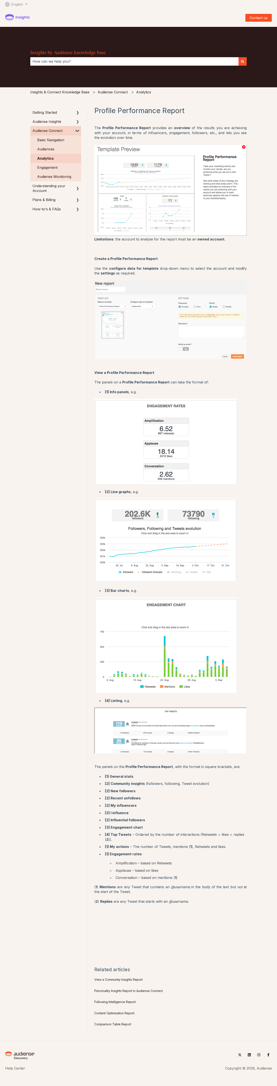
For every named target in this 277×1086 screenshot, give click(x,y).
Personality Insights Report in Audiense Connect (128, 991)
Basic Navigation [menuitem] (50, 140)
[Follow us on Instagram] (258, 1054)
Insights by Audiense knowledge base (68, 52)
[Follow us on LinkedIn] (249, 1054)
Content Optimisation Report (114, 1013)
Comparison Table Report (112, 1024)
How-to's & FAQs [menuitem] (46, 209)
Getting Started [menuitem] (44, 112)
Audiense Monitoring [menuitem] (54, 176)
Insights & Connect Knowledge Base (59, 92)
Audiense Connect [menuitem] (47, 130)
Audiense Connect (113, 92)
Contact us (258, 18)
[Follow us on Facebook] (268, 1054)
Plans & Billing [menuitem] (43, 200)
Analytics (143, 92)
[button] (77, 112)
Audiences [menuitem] (45, 149)
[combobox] (134, 61)
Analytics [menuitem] (45, 158)
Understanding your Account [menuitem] (48, 188)
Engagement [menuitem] (47, 167)
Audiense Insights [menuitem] (46, 121)
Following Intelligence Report (115, 1002)
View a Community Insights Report (118, 979)
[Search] (242, 61)
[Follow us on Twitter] (239, 1054)
